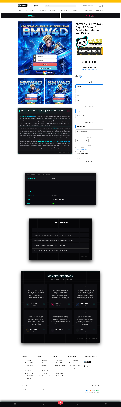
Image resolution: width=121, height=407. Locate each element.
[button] (20, 10)
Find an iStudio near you (75, 362)
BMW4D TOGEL (29, 362)
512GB (78, 91)
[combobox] (60, 6)
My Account (60, 360)
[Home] (23, 6)
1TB (78, 95)
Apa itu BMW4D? (60, 230)
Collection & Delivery (60, 362)
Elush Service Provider (44, 368)
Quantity (89, 137)
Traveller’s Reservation (45, 375)
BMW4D (29, 360)
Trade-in (45, 373)
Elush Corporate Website (76, 368)
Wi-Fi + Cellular (81, 116)
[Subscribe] (43, 389)
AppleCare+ (44, 360)
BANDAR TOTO (29, 373)
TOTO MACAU (29, 368)
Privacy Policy (60, 373)
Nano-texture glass (82, 131)
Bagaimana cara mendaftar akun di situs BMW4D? (60, 245)
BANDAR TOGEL (29, 370)
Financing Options (44, 370)
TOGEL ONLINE (29, 365)
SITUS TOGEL (29, 378)
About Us (75, 360)
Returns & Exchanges (60, 365)
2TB (78, 100)
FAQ (60, 370)
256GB (79, 86)
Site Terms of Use (60, 375)
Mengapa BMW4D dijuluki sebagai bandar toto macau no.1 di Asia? (60, 235)
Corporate (44, 362)
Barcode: (90, 57)
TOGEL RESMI (29, 375)
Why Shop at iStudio (75, 365)
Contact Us (60, 368)
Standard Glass (81, 126)
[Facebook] (87, 162)
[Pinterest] (91, 162)
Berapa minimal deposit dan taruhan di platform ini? (60, 250)
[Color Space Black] (76, 76)
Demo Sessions (44, 365)
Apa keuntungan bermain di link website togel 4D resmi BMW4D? (60, 240)
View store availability (82, 149)
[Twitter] (89, 162)
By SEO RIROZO (95, 392)
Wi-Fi (78, 111)
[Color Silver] (80, 76)
